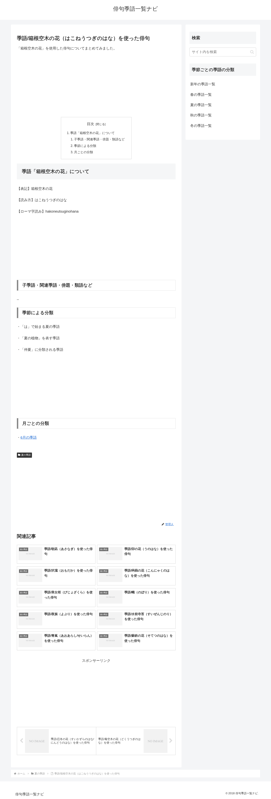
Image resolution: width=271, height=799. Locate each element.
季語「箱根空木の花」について (92, 133)
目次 (90, 124)
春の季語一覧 (201, 95)
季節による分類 (85, 145)
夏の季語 (26, 455)
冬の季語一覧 (201, 126)
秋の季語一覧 (201, 115)
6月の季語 (28, 437)
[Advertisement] (96, 84)
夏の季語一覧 (201, 105)
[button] (252, 52)
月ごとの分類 (83, 152)
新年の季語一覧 (202, 84)
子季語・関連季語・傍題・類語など (99, 139)
